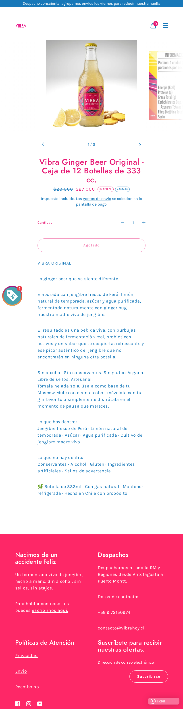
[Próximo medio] (140, 144)
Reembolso (27, 686)
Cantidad (44, 223)
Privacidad (26, 655)
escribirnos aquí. (50, 610)
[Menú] (165, 25)
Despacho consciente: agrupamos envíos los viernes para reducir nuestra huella (91, 3)
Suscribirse (148, 676)
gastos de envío (97, 198)
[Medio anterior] (43, 144)
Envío (21, 671)
